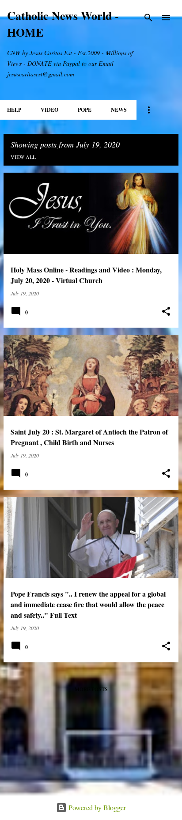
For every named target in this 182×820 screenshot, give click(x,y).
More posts (91, 688)
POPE (84, 109)
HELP (14, 109)
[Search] (148, 17)
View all (23, 156)
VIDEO (49, 109)
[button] (166, 311)
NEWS (119, 109)
